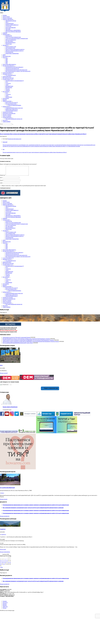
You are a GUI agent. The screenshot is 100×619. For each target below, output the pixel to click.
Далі (3, 149)
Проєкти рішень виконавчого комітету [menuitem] (14, 49)
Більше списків (3, 499)
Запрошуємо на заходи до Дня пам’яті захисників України (16, 337)
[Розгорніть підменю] (8, 45)
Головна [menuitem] (5, 15)
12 (3, 560)
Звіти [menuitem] (6, 22)
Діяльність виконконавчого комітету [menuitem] (14, 50)
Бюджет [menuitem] (5, 604)
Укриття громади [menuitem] (7, 116)
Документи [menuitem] (5, 45)
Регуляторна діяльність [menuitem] (8, 65)
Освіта (2, 493)
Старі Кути (2, 529)
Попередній (5, 142)
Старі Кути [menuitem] (8, 83)
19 (3, 562)
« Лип (1, 567)
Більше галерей (3, 373)
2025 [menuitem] (6, 60)
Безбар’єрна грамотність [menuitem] (11, 109)
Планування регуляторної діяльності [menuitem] (14, 67)
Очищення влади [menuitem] (9, 23)
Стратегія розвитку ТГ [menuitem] (8, 72)
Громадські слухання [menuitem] (8, 112)
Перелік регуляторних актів (14, 139)
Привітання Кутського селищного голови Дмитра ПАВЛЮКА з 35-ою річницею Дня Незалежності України (28, 340)
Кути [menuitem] (6, 82)
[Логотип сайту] (5, 11)
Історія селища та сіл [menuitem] (8, 79)
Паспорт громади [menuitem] (7, 114)
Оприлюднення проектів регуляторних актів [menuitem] (16, 69)
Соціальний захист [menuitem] (7, 117)
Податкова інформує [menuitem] (10, 27)
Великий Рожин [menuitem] (9, 86)
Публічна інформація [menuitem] (8, 19)
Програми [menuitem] (7, 29)
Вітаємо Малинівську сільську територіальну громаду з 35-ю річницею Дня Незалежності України (26, 338)
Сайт (1, 183)
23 (10, 562)
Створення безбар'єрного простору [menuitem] (14, 108)
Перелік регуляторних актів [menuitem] (12, 68)
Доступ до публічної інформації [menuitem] (13, 31)
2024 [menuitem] (6, 61)
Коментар (3, 175)
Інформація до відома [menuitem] (10, 20)
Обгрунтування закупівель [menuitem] (14, 105)
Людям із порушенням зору (51, 388)
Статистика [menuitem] (8, 26)
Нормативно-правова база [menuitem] (12, 53)
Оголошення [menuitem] (6, 98)
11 (2, 560)
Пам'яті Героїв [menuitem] (6, 16)
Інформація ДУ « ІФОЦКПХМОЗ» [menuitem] (13, 30)
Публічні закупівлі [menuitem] (7, 101)
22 (8, 562)
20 (5, 562)
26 (3, 564)
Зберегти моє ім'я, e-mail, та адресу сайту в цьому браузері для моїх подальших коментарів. (24, 185)
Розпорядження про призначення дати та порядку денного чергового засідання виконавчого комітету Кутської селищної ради (36, 505)
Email (1, 180)
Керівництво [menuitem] (8, 35)
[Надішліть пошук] (12, 124)
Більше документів (4, 516)
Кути (1, 365)
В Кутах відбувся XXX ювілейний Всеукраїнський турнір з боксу (18, 342)
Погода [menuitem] (4, 608)
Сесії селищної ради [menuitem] (10, 48)
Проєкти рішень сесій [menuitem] (10, 46)
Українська (5, 384)
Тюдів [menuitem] (6, 84)
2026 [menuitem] (6, 59)
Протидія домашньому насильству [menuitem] (13, 118)
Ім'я (1, 177)
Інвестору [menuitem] (5, 606)
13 (5, 560)
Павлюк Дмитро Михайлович (10, 407)
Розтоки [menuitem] (7, 89)
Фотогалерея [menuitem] (6, 91)
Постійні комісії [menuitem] (9, 41)
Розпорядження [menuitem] (9, 52)
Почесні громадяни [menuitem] (7, 18)
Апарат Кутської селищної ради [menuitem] (13, 37)
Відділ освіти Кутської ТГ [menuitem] (11, 102)
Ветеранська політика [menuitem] (8, 78)
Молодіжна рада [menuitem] (7, 56)
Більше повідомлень (5, 552)
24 (0, 564)
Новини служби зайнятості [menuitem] (11, 24)
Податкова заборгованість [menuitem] (9, 64)
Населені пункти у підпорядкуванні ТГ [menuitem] (14, 80)
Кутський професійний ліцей (7, 487)
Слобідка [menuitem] (7, 90)
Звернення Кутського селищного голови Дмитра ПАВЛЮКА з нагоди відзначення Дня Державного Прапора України (31, 341)
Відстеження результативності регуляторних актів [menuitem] (17, 71)
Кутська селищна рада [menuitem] (10, 103)
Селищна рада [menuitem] (6, 34)
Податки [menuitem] (5, 57)
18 (2, 562)
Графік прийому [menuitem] (6, 121)
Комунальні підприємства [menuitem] (9, 113)
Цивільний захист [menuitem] (7, 76)
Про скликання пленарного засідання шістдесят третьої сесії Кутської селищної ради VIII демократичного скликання (33, 507)
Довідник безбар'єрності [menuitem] (11, 110)
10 (0, 560)
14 (7, 560)
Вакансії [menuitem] (5, 99)
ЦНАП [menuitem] (4, 54)
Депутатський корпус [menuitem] (10, 39)
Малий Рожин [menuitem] (8, 87)
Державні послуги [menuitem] (7, 74)
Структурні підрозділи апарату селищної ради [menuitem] (16, 38)
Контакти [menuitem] (5, 120)
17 (0, 562)
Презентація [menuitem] (8, 44)
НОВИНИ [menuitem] (5, 33)
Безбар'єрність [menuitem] (6, 106)
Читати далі (3, 549)
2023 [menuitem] (6, 63)
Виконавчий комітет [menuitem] (10, 42)
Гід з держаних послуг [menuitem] (10, 75)
